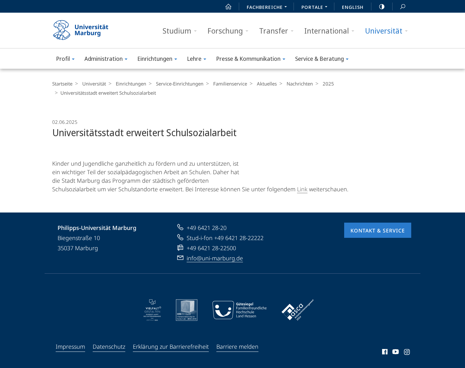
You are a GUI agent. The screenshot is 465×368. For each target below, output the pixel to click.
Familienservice (230, 83)
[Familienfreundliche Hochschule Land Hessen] (239, 310)
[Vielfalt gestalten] (152, 310)
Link (302, 189)
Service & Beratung (319, 58)
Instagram (407, 353)
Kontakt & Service (377, 230)
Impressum (70, 346)
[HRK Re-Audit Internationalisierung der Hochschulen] (186, 310)
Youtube (395, 353)
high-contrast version (381, 6)
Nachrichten (300, 83)
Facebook (384, 353)
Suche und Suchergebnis (403, 6)
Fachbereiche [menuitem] (265, 7)
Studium (177, 30)
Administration (103, 58)
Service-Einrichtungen (179, 83)
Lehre (194, 58)
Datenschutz (109, 346)
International (326, 30)
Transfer (273, 30)
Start (228, 6)
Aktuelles (267, 83)
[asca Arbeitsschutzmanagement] (298, 310)
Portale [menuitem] (312, 7)
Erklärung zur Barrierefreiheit (171, 346)
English (352, 7)
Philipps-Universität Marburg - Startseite (91, 30)
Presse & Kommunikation (248, 58)
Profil (63, 58)
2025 (328, 83)
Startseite (62, 83)
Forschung (225, 30)
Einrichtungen (154, 58)
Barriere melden (237, 346)
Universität (383, 30)
